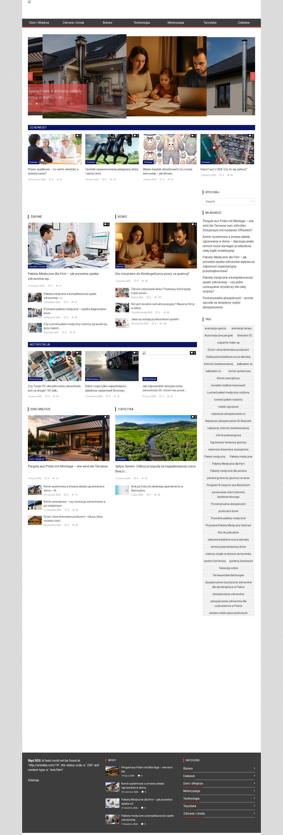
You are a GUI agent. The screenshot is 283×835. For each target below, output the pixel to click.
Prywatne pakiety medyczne (228, 518)
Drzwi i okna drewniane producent (228, 349)
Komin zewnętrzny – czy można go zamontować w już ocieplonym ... (75, 503)
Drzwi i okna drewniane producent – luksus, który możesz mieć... (73, 518)
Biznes (119, 266)
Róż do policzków (228, 532)
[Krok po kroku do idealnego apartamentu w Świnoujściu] (122, 490)
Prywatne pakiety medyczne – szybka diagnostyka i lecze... (75, 311)
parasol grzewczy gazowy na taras (228, 478)
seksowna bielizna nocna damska (228, 539)
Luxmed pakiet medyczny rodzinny (228, 392)
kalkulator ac (245, 364)
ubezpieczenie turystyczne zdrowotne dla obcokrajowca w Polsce (228, 585)
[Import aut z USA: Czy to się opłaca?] (227, 149)
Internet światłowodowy (218, 364)
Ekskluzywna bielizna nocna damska (228, 356)
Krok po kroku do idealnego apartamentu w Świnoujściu (157, 488)
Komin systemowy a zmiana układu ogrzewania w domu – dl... (74, 488)
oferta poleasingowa (228, 435)
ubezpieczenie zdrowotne (228, 594)
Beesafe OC (245, 335)
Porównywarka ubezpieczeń (228, 504)
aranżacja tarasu (241, 328)
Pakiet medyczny (214, 456)
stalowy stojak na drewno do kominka (228, 553)
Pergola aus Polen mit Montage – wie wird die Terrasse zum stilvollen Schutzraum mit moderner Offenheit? (228, 225)
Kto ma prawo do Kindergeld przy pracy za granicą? (152, 274)
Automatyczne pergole (219, 335)
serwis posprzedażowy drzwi (228, 546)
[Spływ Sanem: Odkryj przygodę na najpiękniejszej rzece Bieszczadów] (156, 438)
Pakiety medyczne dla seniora (228, 470)
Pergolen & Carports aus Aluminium (228, 485)
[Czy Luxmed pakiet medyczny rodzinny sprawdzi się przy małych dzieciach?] (35, 327)
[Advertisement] (185, 8)
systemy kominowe (241, 561)
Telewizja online (228, 568)
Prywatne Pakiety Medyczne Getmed (228, 525)
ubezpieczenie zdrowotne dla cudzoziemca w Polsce (228, 603)
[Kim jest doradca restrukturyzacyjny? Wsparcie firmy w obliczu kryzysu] (122, 307)
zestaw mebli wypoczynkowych (228, 613)
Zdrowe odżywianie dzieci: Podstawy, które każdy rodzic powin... (161, 291)
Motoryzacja (35, 379)
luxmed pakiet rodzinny (228, 399)
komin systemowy (240, 371)
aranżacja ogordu (215, 328)
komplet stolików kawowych (228, 385)
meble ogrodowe (228, 406)
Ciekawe (33, 162)
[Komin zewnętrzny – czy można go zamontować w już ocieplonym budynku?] (35, 505)
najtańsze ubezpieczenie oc (228, 413)
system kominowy (215, 561)
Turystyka (121, 459)
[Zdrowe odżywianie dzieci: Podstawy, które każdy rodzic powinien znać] (122, 292)
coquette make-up (228, 342)
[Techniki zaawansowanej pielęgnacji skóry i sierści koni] (112, 149)
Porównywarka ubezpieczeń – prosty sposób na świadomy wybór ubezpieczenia (228, 302)
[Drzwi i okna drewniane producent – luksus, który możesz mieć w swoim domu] (35, 520)
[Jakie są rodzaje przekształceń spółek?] (122, 322)
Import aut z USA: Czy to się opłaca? (223, 169)
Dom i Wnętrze (36, 459)
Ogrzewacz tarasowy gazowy (228, 442)
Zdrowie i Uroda (37, 266)
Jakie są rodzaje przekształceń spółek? (155, 319)
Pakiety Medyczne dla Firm (228, 463)
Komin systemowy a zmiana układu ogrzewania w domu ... (142, 785)
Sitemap (33, 780)
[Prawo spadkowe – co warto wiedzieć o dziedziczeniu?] (55, 149)
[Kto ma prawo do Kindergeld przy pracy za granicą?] (156, 245)
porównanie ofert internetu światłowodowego (228, 494)
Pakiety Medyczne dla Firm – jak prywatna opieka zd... (146, 801)
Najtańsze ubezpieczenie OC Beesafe (228, 421)
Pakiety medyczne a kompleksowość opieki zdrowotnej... (147, 817)
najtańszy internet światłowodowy (228, 428)
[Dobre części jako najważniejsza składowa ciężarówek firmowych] (112, 366)
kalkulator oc (213, 371)
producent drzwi (228, 511)
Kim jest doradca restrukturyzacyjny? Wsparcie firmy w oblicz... (163, 306)
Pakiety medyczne (241, 456)
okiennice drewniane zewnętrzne (228, 449)
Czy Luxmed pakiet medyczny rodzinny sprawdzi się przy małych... (75, 326)
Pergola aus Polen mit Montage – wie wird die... (146, 769)
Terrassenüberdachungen (228, 575)
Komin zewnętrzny (228, 378)
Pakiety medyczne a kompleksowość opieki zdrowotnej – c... (70, 295)
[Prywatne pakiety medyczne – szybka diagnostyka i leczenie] (35, 312)
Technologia (191, 798)
